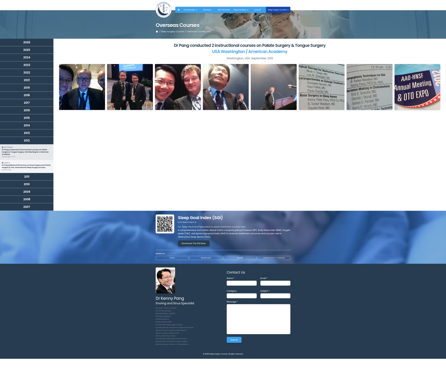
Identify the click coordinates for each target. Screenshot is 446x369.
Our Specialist (189, 10)
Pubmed (172, 258)
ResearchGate (206, 258)
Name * (230, 278)
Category (232, 290)
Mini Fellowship (224, 10)
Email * (263, 278)
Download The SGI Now (194, 243)
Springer (240, 258)
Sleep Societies (240, 10)
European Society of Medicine (274, 258)
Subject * (265, 290)
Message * (232, 301)
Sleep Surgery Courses (277, 10)
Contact (257, 10)
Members (207, 10)
